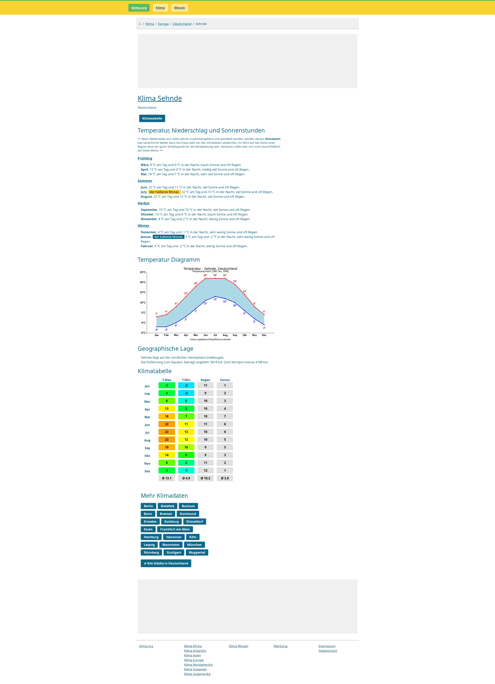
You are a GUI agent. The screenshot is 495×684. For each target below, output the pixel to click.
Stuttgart (174, 552)
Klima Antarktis (195, 651)
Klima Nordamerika (198, 665)
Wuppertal (197, 552)
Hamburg (151, 537)
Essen (148, 529)
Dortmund (188, 514)
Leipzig (149, 545)
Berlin (148, 506)
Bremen (166, 514)
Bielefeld (167, 506)
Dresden (150, 521)
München (194, 545)
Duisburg (171, 521)
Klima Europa (194, 660)
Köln (192, 537)
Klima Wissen (238, 646)
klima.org (139, 8)
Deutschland (182, 24)
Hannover (174, 537)
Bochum (188, 506)
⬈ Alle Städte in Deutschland (166, 563)
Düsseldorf (194, 521)
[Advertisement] (247, 61)
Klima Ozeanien (195, 669)
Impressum (327, 646)
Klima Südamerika (197, 674)
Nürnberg (151, 552)
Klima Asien (192, 655)
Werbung (281, 646)
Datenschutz (328, 651)
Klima (150, 24)
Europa (163, 24)
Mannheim (170, 545)
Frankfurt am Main (175, 529)
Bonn (148, 514)
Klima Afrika (193, 646)
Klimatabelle (152, 118)
